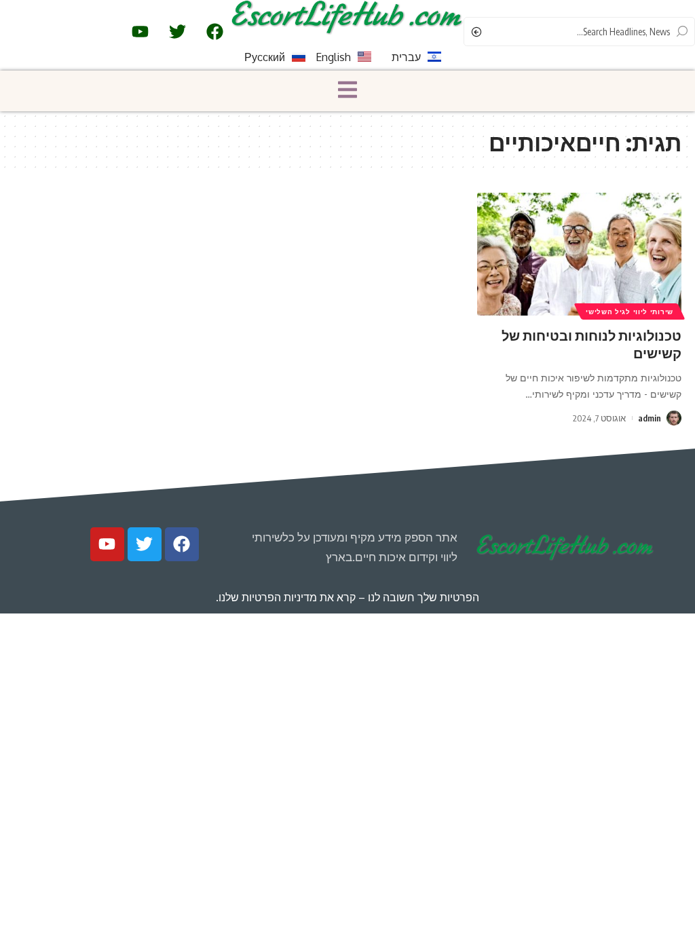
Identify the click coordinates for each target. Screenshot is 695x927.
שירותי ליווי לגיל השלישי (629, 311)
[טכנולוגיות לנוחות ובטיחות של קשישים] (579, 254)
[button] (347, 91)
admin (649, 418)
